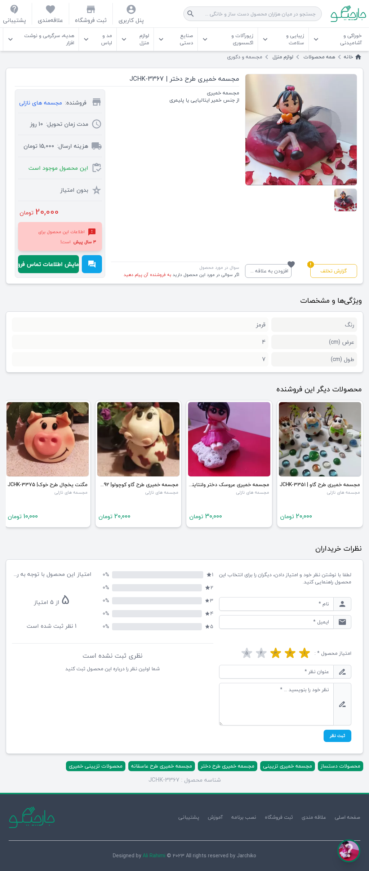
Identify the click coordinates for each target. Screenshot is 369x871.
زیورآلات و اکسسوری (227, 39)
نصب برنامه (243, 817)
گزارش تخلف (328, 269)
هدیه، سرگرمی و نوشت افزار (40, 39)
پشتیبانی (188, 817)
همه (319, 57)
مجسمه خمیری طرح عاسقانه (161, 765)
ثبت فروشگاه (279, 817)
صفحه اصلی (347, 817)
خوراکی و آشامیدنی (337, 39)
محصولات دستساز (340, 765)
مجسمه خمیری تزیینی (287, 765)
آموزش (215, 817)
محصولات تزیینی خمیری (96, 765)
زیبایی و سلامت (282, 39)
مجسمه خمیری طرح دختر (227, 765)
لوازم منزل (134, 39)
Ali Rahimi (154, 855)
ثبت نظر (337, 735)
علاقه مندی (314, 817)
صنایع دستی (175, 39)
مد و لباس (97, 39)
